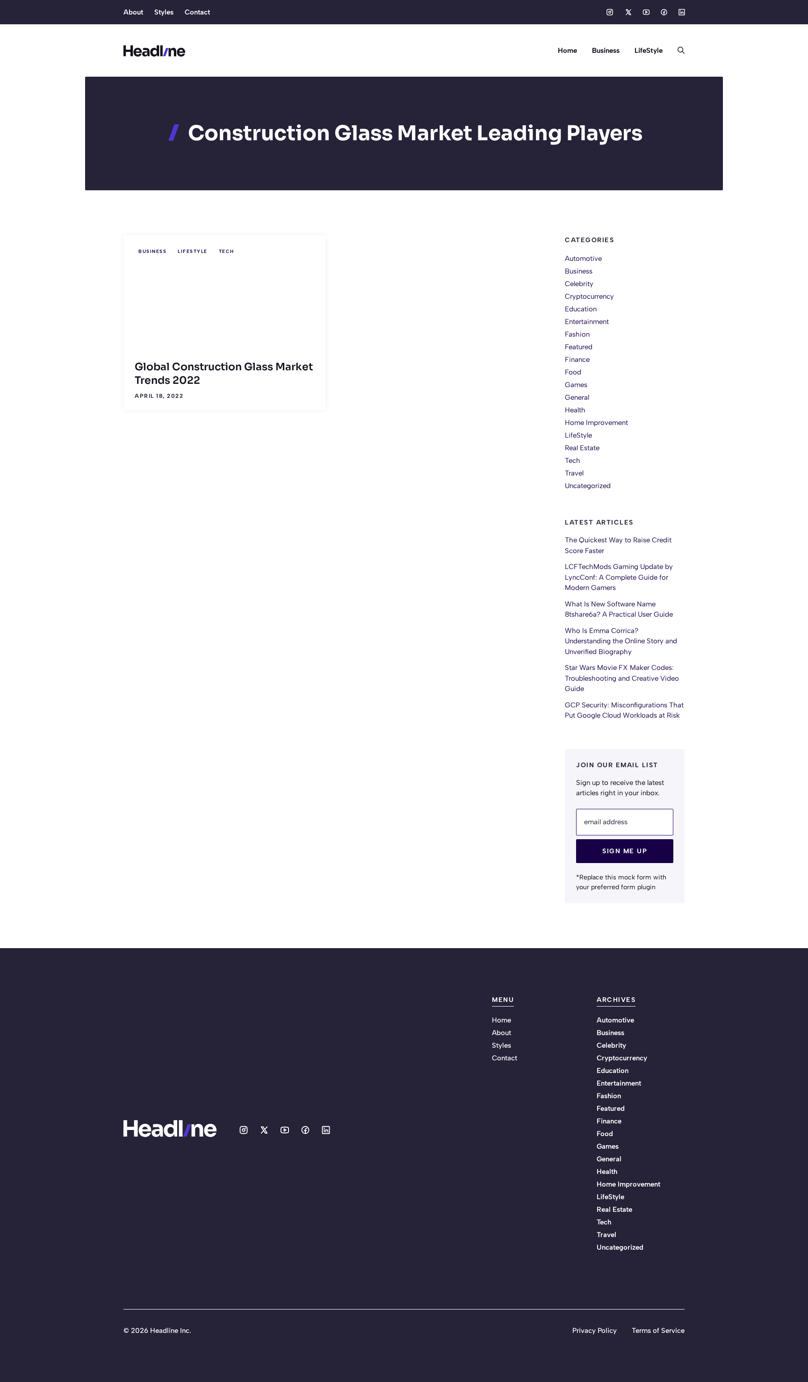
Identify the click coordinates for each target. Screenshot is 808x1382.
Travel (574, 473)
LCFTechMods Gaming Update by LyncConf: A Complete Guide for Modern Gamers (619, 577)
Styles (163, 12)
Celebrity (579, 284)
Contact (197, 12)
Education (581, 309)
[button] (677, 50)
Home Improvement (596, 422)
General (577, 397)
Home (567, 50)
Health (575, 410)
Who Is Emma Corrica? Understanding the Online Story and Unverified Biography (621, 641)
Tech (226, 251)
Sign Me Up (624, 851)
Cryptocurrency (589, 296)
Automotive (583, 258)
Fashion (577, 334)
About (133, 12)
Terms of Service (658, 1330)
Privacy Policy (594, 1330)
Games (576, 385)
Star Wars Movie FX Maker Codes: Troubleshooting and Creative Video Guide (622, 678)
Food (573, 372)
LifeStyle (649, 50)
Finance (577, 359)
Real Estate (582, 448)
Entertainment (587, 321)
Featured (578, 347)
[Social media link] (609, 12)
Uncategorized (588, 486)
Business (606, 50)
